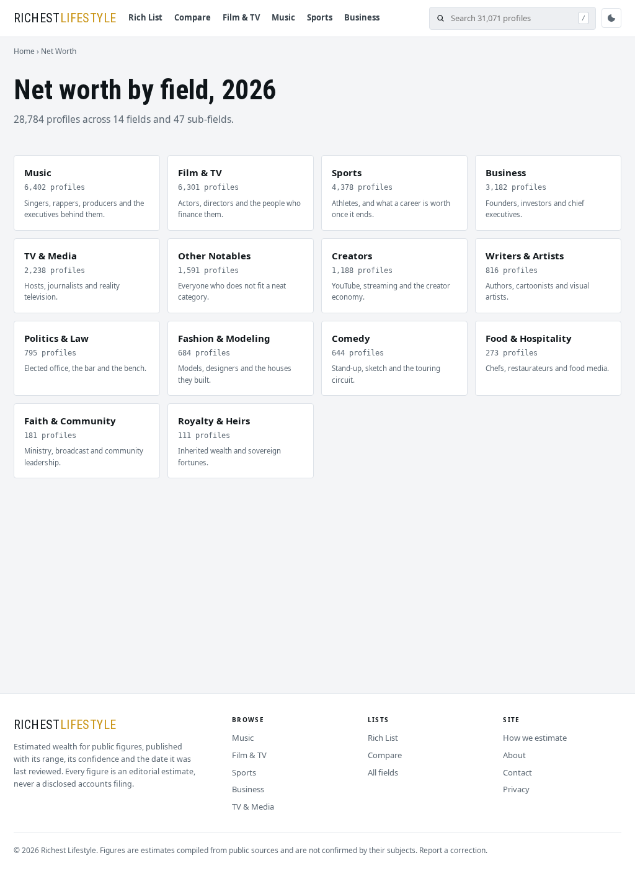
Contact (517, 772)
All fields (383, 772)
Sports (319, 17)
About (514, 755)
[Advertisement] (317, 571)
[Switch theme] (611, 18)
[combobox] (512, 18)
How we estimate (535, 737)
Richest (65, 18)
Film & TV (241, 17)
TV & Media (253, 806)
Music (283, 17)
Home (24, 51)
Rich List (145, 17)
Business (362, 17)
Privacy (516, 789)
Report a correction (452, 850)
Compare (192, 17)
